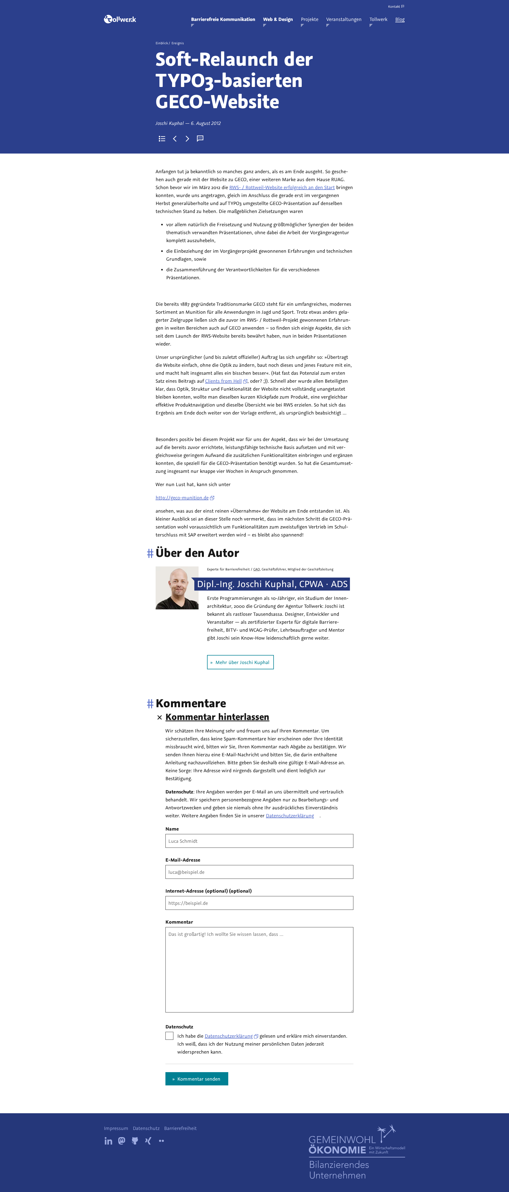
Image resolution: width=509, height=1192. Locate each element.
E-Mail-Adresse (182, 860)
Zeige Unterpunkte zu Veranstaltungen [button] (328, 25)
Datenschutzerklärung (290, 815)
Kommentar (179, 922)
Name (172, 829)
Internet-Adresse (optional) (208, 891)
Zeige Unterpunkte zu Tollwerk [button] (371, 25)
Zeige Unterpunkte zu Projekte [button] (302, 25)
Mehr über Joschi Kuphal (242, 662)
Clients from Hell (223, 381)
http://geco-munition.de (182, 497)
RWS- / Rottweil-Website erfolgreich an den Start (282, 187)
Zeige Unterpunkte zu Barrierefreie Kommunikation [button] (192, 25)
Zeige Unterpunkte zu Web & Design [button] (264, 25)
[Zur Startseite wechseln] (120, 19)
